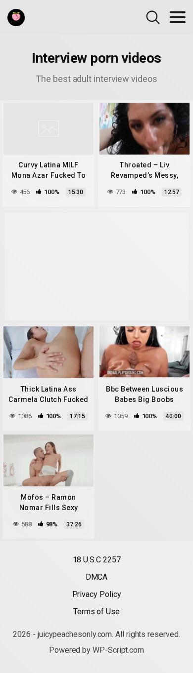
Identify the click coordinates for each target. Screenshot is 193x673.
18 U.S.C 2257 (97, 559)
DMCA (97, 577)
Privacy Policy (96, 594)
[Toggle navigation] (178, 17)
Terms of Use (96, 611)
